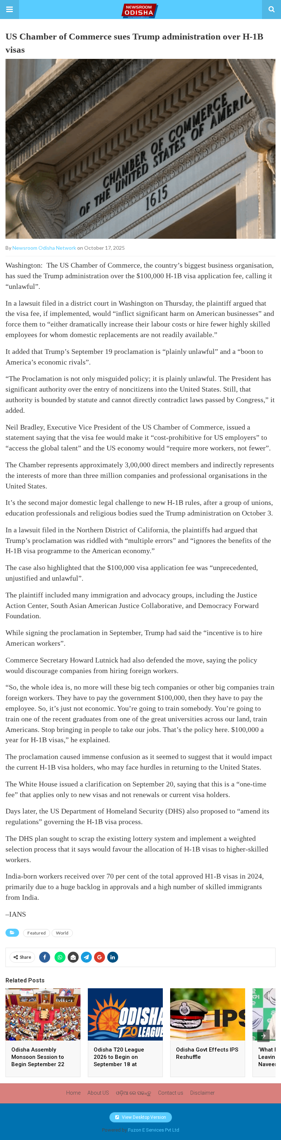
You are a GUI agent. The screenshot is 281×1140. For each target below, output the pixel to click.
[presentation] (263, 1036)
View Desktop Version (143, 1117)
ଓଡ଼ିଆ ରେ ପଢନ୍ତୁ (133, 1093)
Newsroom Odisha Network (44, 248)
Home (73, 1093)
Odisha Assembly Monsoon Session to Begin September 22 (37, 1057)
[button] (9, 9)
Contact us (170, 1093)
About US (98, 1093)
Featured (36, 933)
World (62, 933)
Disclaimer (202, 1093)
